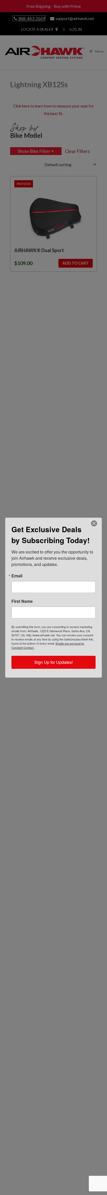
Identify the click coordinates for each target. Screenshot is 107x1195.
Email (16, 576)
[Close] (94, 523)
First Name (22, 601)
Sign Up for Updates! (53, 662)
